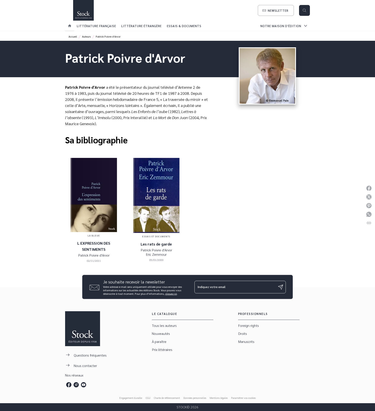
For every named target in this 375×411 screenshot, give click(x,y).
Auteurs (86, 36)
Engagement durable (130, 398)
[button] (276, 10)
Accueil (73, 36)
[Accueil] (83, 10)
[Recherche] (304, 10)
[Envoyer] (280, 287)
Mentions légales (219, 398)
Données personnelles (194, 398)
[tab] (69, 26)
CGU (148, 398)
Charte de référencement (167, 398)
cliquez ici (171, 293)
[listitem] (68, 384)
